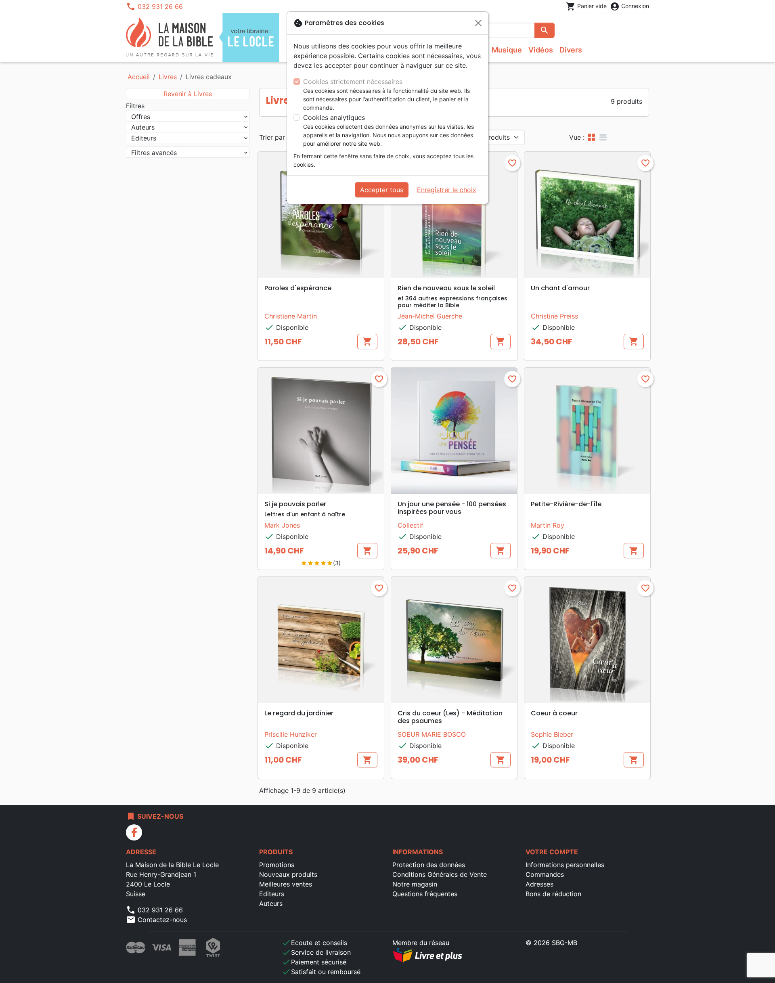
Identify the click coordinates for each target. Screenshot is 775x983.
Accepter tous (381, 190)
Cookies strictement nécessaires (352, 82)
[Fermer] (478, 23)
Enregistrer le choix (446, 190)
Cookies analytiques (334, 117)
